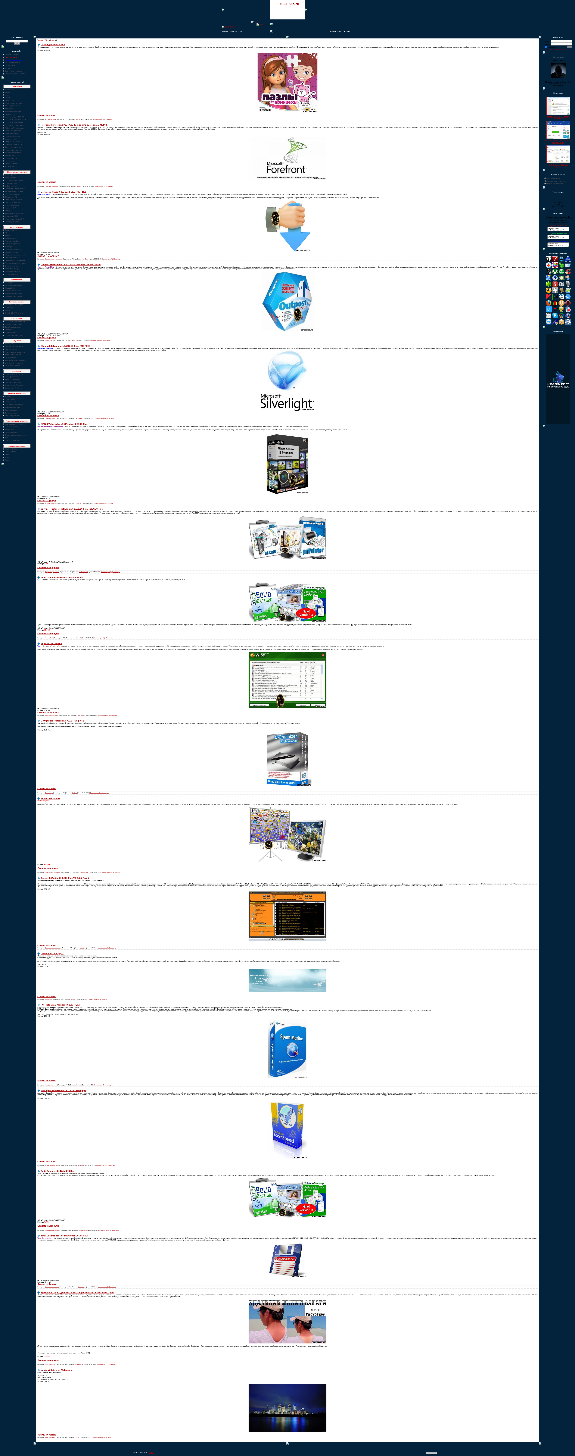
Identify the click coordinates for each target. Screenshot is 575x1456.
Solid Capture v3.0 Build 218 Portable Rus (62, 577)
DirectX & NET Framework (14, 313)
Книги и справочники (13, 355)
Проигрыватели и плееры (14, 125)
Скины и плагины (11, 266)
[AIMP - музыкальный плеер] (562, 261)
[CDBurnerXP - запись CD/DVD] (549, 280)
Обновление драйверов (14, 305)
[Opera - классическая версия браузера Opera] (568, 305)
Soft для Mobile (10, 399)
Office (7, 454)
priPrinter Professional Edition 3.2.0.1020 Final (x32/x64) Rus (72, 509)
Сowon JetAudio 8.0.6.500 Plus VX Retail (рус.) (65, 878)
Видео (7, 95)
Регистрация (563, 49)
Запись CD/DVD (11, 100)
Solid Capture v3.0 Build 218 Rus (57, 1171)
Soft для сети (10, 230)
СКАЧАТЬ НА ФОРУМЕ (46, 115)
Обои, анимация (11, 410)
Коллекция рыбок (50, 798)
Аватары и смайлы (12, 241)
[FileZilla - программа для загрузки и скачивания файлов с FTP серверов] (555, 286)
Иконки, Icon (9, 429)
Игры (7, 457)
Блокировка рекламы (13, 244)
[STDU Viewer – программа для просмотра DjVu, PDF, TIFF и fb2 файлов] (568, 318)
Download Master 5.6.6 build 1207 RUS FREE (63, 192)
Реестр (7, 211)
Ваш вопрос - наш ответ (14, 71)
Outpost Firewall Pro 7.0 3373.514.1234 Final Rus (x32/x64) (71, 264)
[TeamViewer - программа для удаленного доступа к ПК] (549, 324)
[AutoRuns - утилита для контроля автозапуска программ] (568, 267)
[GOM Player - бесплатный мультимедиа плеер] (549, 293)
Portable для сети (11, 274)
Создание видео (11, 139)
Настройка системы (12, 194)
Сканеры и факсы (12, 133)
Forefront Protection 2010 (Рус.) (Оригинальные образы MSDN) (74, 125)
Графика (8, 97)
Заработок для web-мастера (16, 74)
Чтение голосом (11, 158)
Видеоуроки (9, 344)
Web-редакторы (11, 238)
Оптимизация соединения (15, 260)
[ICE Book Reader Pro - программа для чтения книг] (562, 293)
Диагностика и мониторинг (15, 188)
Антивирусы (9, 282)
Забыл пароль (553, 49)
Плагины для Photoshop (14, 382)
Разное (7, 460)
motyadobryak (83, 572)
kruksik (78, 119)
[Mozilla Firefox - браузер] (549, 305)
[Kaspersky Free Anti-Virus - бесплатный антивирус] (549, 299)
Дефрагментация (11, 186)
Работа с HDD (10, 208)
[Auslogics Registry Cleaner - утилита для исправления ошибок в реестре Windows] (562, 267)
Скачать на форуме (46, 338)
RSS (351, 31)
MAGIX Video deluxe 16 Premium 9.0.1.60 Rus (64, 424)
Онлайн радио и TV (12, 257)
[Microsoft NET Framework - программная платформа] (562, 299)
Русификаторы (10, 332)
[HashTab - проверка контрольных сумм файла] (555, 293)
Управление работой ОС (14, 219)
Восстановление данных (14, 180)
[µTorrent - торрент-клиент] (555, 274)
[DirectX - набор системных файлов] (562, 280)
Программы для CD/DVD (14, 117)
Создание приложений (13, 142)
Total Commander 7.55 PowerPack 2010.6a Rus (64, 1236)
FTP (6, 233)
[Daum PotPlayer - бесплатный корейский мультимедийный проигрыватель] (549, 311)
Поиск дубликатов (12, 205)
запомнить (552, 47)
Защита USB (10, 288)
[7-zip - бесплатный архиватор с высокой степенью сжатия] (549, 261)
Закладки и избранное (13, 249)
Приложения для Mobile (14, 404)
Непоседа (75, 340)
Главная (40, 40)
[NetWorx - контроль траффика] (555, 305)
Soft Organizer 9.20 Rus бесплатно (558, 166)
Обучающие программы (14, 346)
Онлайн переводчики (13, 327)
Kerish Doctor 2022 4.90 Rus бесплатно (558, 117)
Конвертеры (9, 109)
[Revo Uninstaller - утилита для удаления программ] (568, 311)
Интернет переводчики (13, 324)
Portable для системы (13, 222)
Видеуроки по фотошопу (14, 374)
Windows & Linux (11, 449)
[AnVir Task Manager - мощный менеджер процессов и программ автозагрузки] (549, 267)
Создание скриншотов (13, 144)
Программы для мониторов (15, 119)
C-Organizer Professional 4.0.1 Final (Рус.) (62, 721)
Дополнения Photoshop (13, 388)
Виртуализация (10, 178)
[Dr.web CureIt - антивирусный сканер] (549, 286)
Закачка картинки (553, 178)
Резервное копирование (14, 213)
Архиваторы (9, 89)
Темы (7, 438)
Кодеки (7, 310)
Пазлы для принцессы (53, 44)
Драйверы (9, 307)
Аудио (7, 92)
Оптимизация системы (13, 200)
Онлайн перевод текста (555, 184)
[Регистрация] (228, 27)
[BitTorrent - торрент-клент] (562, 274)
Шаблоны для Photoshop (14, 385)
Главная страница (12, 54)
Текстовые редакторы (13, 147)
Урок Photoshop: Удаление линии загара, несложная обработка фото (77, 1292)
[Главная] (255, 22)
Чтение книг (9, 161)
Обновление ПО (11, 197)
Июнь (52, 40)
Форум (7, 68)
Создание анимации (12, 136)
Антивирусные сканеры (14, 285)
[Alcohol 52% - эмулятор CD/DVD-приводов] (568, 261)
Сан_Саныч (85, 259)
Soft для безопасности (13, 294)
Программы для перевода (15, 321)
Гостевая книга (10, 65)
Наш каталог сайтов (12, 63)
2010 (47, 40)
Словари (8, 330)
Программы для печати (14, 122)
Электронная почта (12, 271)
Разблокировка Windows (14, 296)
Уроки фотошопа (11, 377)
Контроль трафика (12, 252)
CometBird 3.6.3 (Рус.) (52, 953)
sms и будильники (12, 415)
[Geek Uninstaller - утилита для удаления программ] (568, 286)
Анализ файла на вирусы (556, 181)
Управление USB (11, 216)
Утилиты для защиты (13, 291)
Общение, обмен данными (15, 255)
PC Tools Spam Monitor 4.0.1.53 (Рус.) (60, 1005)
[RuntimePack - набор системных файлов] (549, 318)
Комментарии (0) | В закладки (102, 119)
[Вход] (260, 24)
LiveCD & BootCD (11, 452)
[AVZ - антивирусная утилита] (549, 274)
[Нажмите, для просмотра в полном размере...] (287, 179)
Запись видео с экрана (13, 103)
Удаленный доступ (12, 269)
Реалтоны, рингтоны (12, 407)
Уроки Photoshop (50, 1364)
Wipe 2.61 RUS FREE (51, 643)
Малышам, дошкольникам (15, 360)
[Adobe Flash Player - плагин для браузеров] (555, 261)
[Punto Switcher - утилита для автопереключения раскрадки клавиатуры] (555, 311)
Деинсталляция (11, 183)
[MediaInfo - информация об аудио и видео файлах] (555, 299)
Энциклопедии (10, 357)
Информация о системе (14, 191)
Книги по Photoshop (12, 380)
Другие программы (12, 164)
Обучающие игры (11, 349)
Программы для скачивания (15, 263)
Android (7, 396)
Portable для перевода (13, 335)
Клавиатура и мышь (12, 106)
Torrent (7, 235)
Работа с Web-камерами (14, 128)
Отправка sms (10, 402)
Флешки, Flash (10, 155)
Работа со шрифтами (13, 131)
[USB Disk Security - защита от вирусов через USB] (555, 324)
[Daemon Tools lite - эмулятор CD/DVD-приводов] (555, 280)
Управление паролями (13, 150)
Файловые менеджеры (13, 153)
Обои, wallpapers (11, 432)
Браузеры (8, 247)
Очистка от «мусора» (13, 202)
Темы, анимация (11, 413)
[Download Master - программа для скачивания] (568, 280)
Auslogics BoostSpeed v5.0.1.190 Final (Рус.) (64, 1090)
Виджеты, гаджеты (12, 427)
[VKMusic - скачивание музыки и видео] (568, 324)
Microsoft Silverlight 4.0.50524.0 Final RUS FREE (65, 346)
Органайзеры (10, 114)
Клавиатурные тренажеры (15, 352)
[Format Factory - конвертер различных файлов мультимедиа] (562, 286)
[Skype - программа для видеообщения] (555, 318)
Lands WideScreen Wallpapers (56, 1370)
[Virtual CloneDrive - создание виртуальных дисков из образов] (562, 324)
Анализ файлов (11, 175)
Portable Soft (9, 166)
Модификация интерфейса (15, 424)
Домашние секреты (12, 366)
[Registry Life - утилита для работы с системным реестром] (562, 311)
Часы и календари (12, 440)
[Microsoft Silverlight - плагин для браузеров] (568, 299)
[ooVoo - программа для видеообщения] (562, 305)
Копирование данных (13, 111)
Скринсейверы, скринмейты (15, 435)
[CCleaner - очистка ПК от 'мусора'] (568, 274)
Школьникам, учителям (14, 363)
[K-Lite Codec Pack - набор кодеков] (568, 293)
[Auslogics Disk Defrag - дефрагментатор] (555, 267)
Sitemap (151, 1453)
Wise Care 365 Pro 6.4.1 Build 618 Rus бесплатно (558, 142)
